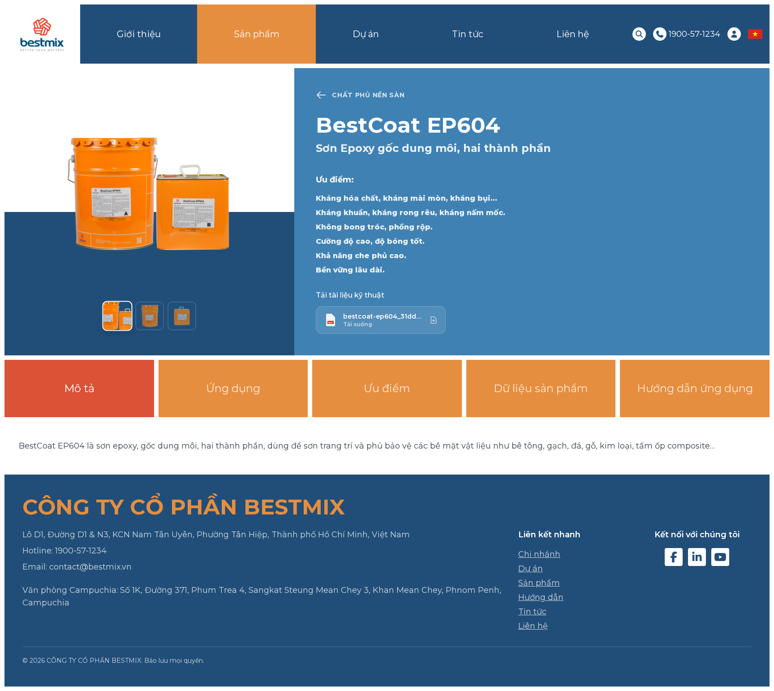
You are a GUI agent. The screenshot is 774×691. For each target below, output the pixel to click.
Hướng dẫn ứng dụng (695, 388)
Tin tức (467, 34)
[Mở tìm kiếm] (639, 34)
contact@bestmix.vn (90, 567)
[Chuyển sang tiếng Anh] (755, 34)
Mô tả (79, 388)
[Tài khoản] (734, 34)
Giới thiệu (139, 34)
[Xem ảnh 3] (182, 316)
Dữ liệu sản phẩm (541, 388)
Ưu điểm (387, 388)
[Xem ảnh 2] (149, 316)
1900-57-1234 (81, 551)
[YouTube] (720, 557)
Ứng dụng (233, 388)
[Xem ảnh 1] (117, 316)
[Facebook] (674, 557)
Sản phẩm (257, 34)
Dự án (366, 34)
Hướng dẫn (540, 597)
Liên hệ (572, 34)
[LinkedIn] (697, 557)
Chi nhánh (539, 554)
